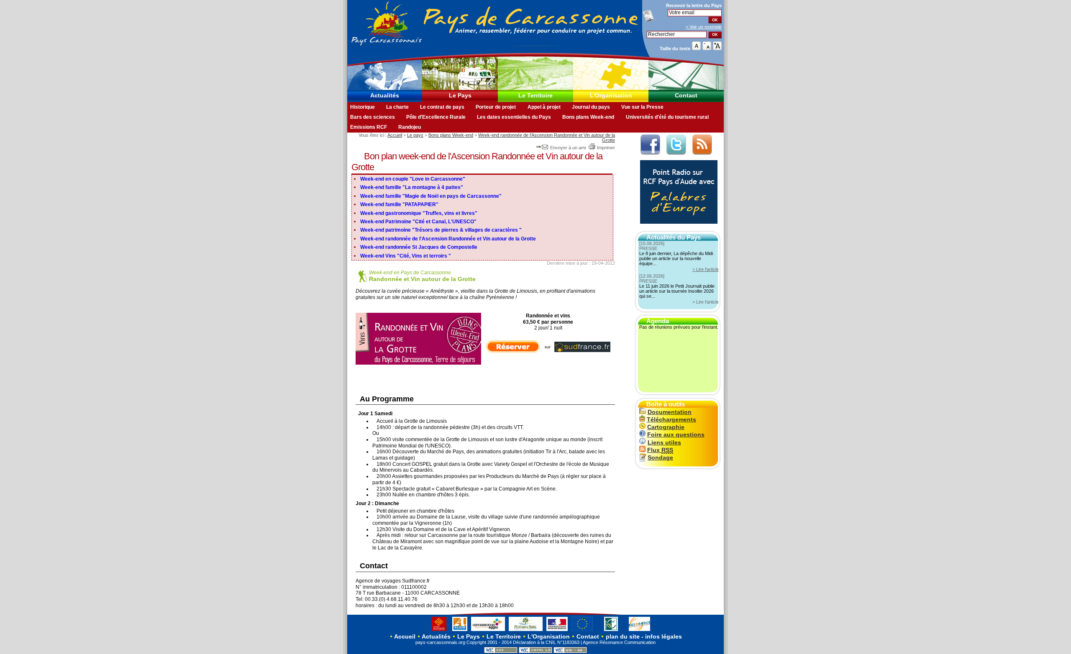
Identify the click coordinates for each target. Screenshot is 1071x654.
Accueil (394, 135)
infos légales (663, 636)
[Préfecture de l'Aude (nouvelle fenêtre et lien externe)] (557, 630)
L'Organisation (611, 95)
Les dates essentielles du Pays (514, 117)
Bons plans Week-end (588, 117)
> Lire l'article (705, 269)
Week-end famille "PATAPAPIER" (399, 204)
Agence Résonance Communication (619, 642)
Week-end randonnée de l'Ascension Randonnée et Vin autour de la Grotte (448, 239)
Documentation (670, 412)
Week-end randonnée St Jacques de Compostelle (418, 247)
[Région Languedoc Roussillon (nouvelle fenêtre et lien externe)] (435, 630)
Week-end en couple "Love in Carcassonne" (412, 179)
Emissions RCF (368, 127)
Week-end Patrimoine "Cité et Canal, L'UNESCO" (418, 222)
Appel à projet (544, 107)
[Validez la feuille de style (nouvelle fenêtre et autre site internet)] (501, 651)
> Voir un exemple (704, 26)
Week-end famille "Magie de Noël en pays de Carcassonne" (431, 196)
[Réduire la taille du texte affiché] (706, 48)
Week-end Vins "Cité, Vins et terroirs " (405, 256)
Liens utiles (664, 442)
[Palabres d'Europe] (676, 228)
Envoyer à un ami (568, 147)
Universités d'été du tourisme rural (667, 117)
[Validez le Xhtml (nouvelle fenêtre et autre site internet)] (535, 651)
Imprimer (606, 147)
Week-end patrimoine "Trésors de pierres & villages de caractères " (441, 230)
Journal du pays (591, 107)
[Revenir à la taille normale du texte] (696, 48)
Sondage (660, 458)
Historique (362, 107)
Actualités (384, 95)
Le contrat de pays (442, 107)
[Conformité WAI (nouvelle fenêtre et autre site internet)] (570, 651)
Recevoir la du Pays (694, 5)
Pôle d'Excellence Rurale (436, 117)
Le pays (415, 135)
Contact (686, 95)
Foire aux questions (676, 435)
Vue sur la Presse (642, 107)
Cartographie (665, 427)
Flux (660, 450)
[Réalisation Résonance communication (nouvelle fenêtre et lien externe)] (639, 630)
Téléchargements (671, 419)
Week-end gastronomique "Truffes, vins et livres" (418, 213)
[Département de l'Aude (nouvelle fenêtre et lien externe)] (460, 630)
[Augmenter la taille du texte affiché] (717, 48)
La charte (397, 107)
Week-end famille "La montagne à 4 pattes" (411, 187)
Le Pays (460, 95)
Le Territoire (535, 95)
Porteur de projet (496, 107)
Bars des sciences (372, 117)
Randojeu (409, 127)
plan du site (623, 636)
